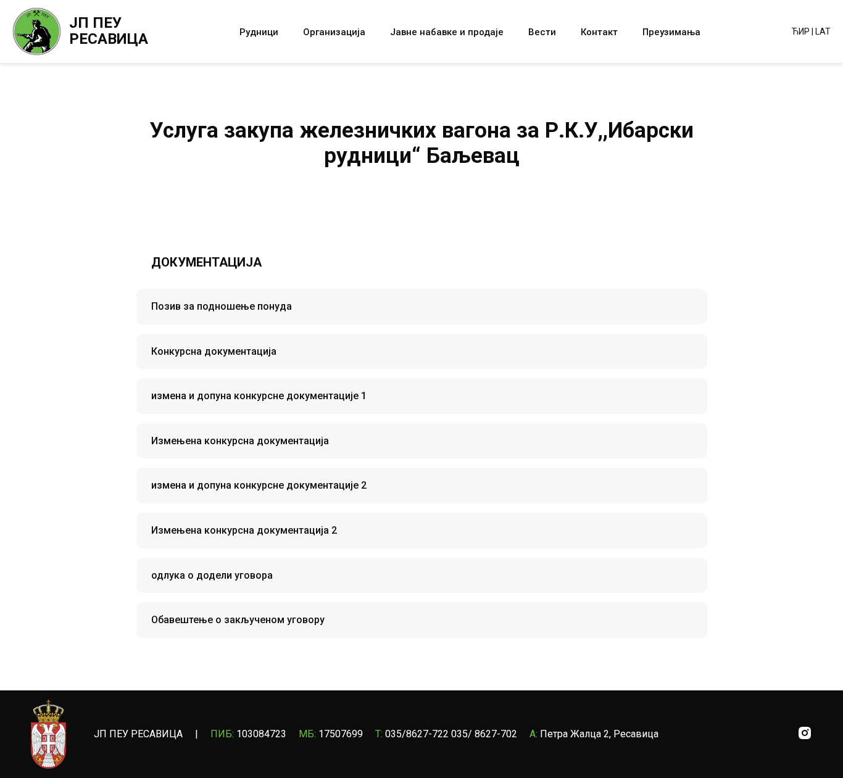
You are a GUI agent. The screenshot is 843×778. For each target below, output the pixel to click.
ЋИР (801, 31)
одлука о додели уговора (212, 575)
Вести (542, 32)
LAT (823, 31)
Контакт (599, 32)
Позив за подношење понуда (221, 306)
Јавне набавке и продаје (447, 32)
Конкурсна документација (213, 351)
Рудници (258, 32)
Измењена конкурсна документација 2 (244, 530)
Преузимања (671, 32)
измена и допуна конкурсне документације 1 (259, 396)
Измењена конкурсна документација (240, 441)
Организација (334, 32)
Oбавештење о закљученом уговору (238, 620)
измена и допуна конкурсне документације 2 (259, 485)
